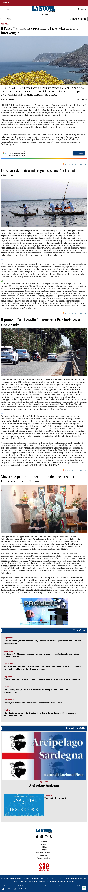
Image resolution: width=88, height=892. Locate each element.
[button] (44, 612)
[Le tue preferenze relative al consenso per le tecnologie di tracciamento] (84, 888)
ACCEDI (83, 9)
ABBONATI (5, 3)
